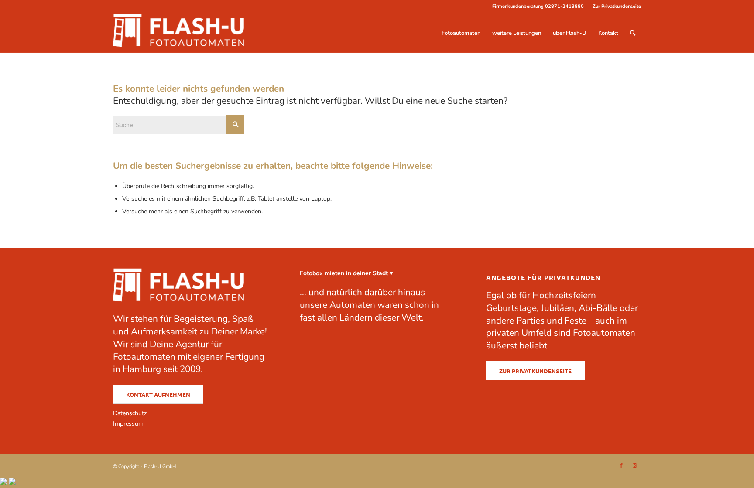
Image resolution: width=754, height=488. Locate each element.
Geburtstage (511, 308)
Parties (530, 320)
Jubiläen (557, 308)
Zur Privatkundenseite (617, 6)
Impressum (128, 424)
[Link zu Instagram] (634, 465)
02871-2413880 (564, 6)
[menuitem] (614, 6)
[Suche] (632, 33)
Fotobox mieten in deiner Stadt (344, 273)
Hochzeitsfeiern (564, 295)
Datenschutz (130, 413)
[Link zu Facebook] (621, 465)
